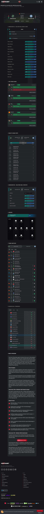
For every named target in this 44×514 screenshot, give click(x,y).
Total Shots (10, 46)
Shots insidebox (10, 49)
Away (15, 249)
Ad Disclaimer (26, 487)
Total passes (10, 66)
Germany (6, 6)
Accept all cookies (40, 510)
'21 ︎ (10, 33)
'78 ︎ (10, 38)
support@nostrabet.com (5, 498)
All (9, 249)
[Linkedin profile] (11, 469)
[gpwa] (12, 503)
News (25, 474)
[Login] (39, 2)
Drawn (11, 198)
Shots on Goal (10, 41)
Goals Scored (12, 203)
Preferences (40, 512)
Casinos (3, 477)
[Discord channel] (15, 469)
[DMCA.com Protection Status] (25, 503)
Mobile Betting (5, 482)
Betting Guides (5, 485)
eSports (3, 484)
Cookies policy (32, 511)
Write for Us (26, 480)
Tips (3, 6)
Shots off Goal (10, 44)
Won (10, 195)
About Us (25, 479)
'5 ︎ (9, 31)
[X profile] (4, 469)
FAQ (24, 476)
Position (11, 193)
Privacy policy (26, 484)
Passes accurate (10, 69)
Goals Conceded (13, 205)
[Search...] (37, 1)
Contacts (25, 477)
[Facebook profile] (2, 469)
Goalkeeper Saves (11, 64)
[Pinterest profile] (6, 469)
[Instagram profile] (9, 469)
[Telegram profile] (13, 469)
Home (12, 249)
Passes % (9, 71)
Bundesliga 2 (11, 6)
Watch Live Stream (22, 440)
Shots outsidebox (11, 51)
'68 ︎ (34, 36)
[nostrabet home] (5, 463)
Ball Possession (10, 59)
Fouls (8, 54)
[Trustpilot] (8, 503)
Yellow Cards (10, 61)
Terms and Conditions (28, 482)
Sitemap (25, 485)
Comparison (4, 479)
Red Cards (9, 76)
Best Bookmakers (5, 476)
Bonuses (3, 474)
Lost (10, 200)
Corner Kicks (10, 56)
